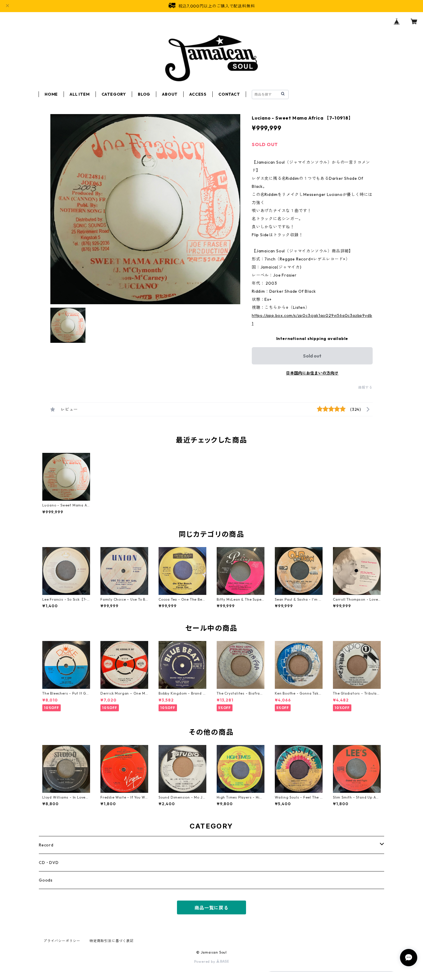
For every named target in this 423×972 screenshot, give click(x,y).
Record (46, 845)
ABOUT (170, 94)
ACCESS (198, 94)
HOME (51, 94)
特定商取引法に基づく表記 (111, 941)
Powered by (205, 961)
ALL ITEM (79, 94)
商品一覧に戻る (211, 908)
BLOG (144, 94)
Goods (46, 880)
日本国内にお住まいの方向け (312, 373)
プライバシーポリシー (61, 941)
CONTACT (229, 94)
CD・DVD (49, 862)
